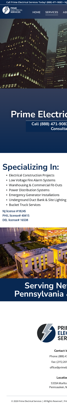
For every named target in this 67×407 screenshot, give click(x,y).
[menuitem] (36, 12)
